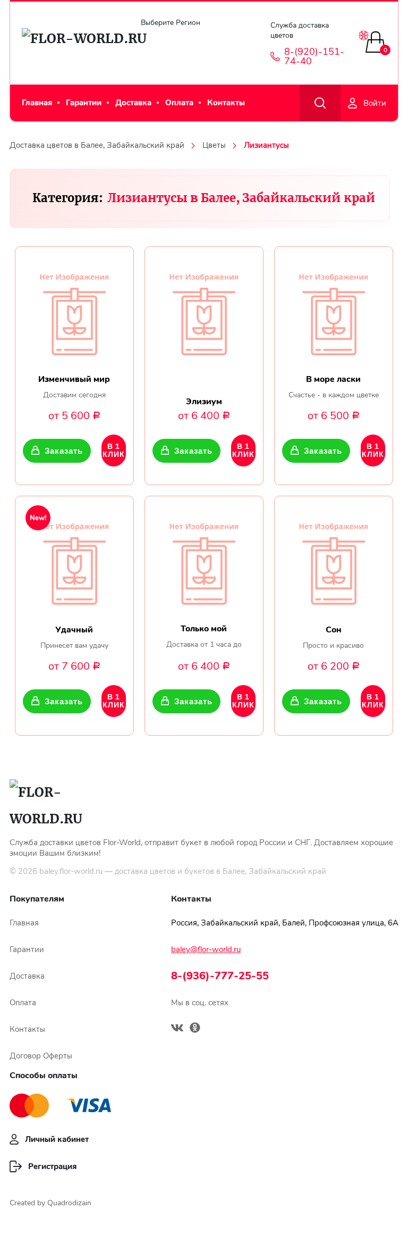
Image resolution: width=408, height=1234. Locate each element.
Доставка (133, 102)
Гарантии (83, 102)
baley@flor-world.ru (206, 949)
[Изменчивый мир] (74, 310)
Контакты (226, 102)
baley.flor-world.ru (71, 871)
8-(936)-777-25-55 (220, 976)
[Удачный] (74, 560)
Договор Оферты (41, 1055)
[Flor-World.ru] (71, 43)
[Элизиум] (204, 310)
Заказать (63, 450)
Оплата (179, 102)
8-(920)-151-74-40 (314, 56)
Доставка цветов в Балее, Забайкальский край (97, 145)
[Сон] (334, 560)
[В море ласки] (334, 310)
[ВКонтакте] (177, 1029)
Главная (37, 102)
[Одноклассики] (195, 1029)
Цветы (214, 145)
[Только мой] (204, 560)
